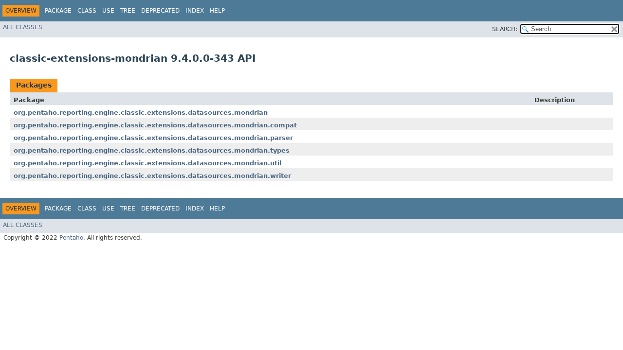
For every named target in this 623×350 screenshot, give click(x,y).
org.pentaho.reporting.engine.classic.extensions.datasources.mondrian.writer (152, 175)
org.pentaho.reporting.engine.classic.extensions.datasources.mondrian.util (147, 163)
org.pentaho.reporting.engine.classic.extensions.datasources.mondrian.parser (153, 137)
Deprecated (160, 10)
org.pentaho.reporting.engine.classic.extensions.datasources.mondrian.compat (155, 125)
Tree (127, 10)
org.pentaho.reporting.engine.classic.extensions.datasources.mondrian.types (152, 150)
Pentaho (71, 237)
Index (194, 10)
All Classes (22, 27)
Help (217, 10)
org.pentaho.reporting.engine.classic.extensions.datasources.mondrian (141, 112)
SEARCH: (504, 29)
